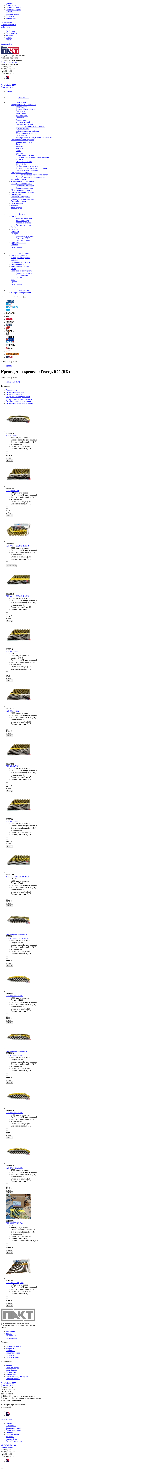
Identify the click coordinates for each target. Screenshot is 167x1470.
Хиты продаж (16, 208)
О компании (11, 5)
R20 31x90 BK (12, 435)
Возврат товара (12, 1357)
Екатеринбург (11, 33)
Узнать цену (11, 566)
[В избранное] (7, 453)
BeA (22, 1223)
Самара (9, 38)
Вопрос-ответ (11, 1348)
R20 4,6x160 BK (12, 491)
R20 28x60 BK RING (14, 1113)
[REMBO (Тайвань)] (10, 340)
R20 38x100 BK (12, 711)
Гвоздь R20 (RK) (13, 382)
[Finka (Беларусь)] (9, 325)
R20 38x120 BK (12, 821)
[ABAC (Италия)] (10, 302)
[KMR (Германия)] (10, 331)
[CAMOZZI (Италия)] (7, 316)
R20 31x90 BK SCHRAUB (17, 938)
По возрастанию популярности (19, 399)
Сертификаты (11, 1370)
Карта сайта (11, 1372)
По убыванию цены (14, 394)
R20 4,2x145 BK (12, 766)
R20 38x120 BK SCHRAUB (17, 596)
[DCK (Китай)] (9, 319)
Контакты (10, 16)
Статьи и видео (12, 14)
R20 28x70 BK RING (14, 1168)
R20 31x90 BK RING (14, 1055)
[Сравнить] (7, 451)
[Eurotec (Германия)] (10, 322)
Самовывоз (10, 1351)
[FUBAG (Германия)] (8, 328)
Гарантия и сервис (13, 10)
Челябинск (10, 35)
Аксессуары (11, 1336)
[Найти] (25, 297)
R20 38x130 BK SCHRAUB (17, 876)
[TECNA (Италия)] (10, 346)
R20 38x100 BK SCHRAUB (17, 546)
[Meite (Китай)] (7, 334)
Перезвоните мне (8, 87)
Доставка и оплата (13, 7)
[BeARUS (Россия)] (12, 308)
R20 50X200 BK (12, 1283)
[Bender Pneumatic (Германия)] (8, 311)
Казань (9, 40)
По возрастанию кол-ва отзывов (19, 403)
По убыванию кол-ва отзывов (18, 401)
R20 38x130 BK (12, 651)
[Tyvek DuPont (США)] (8, 352)
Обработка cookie (13, 1379)
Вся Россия (10, 31)
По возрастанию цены (15, 392)
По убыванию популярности (18, 397)
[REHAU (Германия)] (10, 337)
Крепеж (9, 1334)
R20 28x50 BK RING (14, 996)
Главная (9, 3)
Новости (9, 12)
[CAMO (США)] (11, 314)
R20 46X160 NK (12, 1223)
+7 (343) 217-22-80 (8, 85)
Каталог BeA (11, 18)
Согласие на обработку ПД (17, 1376)
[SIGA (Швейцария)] (10, 343)
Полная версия (7, 1419)
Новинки (14, 205)
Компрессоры (11, 1338)
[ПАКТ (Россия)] (9, 357)
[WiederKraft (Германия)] (12, 354)
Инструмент (11, 1331)
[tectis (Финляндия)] (9, 349)
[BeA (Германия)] (9, 305)
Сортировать (11, 390)
